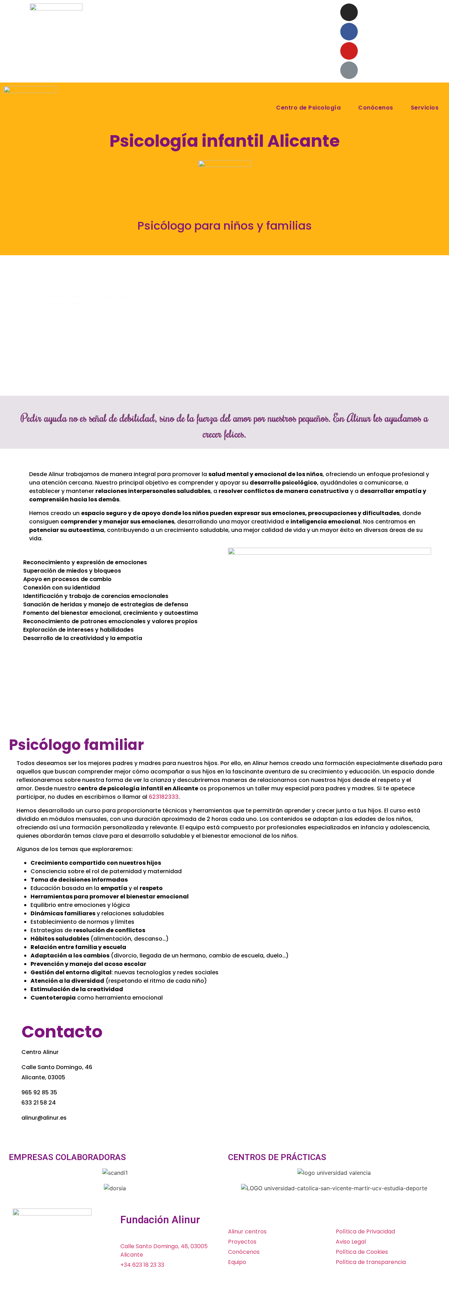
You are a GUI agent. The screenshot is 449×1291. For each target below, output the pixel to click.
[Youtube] (349, 51)
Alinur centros (247, 1231)
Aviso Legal (351, 1242)
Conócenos (375, 108)
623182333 (164, 797)
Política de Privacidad (365, 1231)
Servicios (425, 108)
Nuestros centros (301, 11)
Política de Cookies (362, 1252)
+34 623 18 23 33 (142, 1265)
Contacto (280, 27)
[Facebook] (349, 31)
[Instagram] (349, 12)
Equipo (237, 1262)
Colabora (168, 11)
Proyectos (242, 1242)
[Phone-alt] (349, 70)
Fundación (250, 11)
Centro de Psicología (308, 108)
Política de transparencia (371, 1262)
